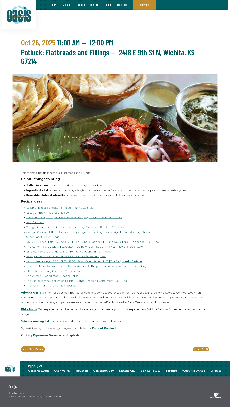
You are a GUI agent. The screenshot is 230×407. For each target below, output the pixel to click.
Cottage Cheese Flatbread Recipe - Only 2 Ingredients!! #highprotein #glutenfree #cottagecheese (88, 232)
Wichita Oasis (31, 292)
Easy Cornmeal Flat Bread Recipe (47, 212)
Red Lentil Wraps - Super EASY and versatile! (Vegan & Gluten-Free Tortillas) (74, 217)
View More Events (33, 349)
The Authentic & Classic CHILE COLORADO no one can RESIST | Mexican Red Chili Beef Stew (84, 246)
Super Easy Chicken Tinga (42, 236)
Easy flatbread (35, 222)
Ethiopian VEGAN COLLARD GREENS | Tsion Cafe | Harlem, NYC (66, 256)
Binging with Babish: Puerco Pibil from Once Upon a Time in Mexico (69, 251)
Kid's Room (29, 309)
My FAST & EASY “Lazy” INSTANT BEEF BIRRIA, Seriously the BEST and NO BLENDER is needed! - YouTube (92, 241)
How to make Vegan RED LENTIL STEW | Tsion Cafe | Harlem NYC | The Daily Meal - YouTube (84, 261)
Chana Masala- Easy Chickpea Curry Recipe (53, 271)
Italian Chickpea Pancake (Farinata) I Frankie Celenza (59, 207)
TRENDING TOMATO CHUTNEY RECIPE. (51, 285)
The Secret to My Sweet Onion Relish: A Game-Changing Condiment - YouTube (76, 280)
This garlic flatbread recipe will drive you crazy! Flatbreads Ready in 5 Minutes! (75, 227)
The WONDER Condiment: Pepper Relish (52, 275)
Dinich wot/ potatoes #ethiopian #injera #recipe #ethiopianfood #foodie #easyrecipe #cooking (86, 266)
